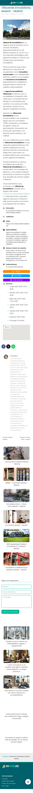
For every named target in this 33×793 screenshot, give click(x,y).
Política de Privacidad (8, 783)
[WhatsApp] (13, 346)
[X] (8, 346)
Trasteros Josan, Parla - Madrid (25, 438)
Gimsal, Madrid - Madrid (8, 438)
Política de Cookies (8, 781)
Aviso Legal (5, 786)
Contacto (5, 779)
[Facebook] (3, 346)
